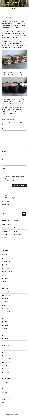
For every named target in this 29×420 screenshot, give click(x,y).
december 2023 (6, 308)
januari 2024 (5, 305)
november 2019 (6, 372)
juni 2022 (4, 335)
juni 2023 (4, 322)
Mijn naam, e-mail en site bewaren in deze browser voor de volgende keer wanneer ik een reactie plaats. (13, 179)
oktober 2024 (6, 292)
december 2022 (6, 332)
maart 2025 (5, 285)
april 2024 (5, 302)
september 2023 (7, 315)
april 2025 (5, 281)
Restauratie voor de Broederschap (11, 234)
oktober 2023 (6, 312)
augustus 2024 (6, 295)
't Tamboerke (10, 2)
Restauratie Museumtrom (9, 231)
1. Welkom (5, 382)
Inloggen (4, 392)
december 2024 (6, 288)
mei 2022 (5, 338)
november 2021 (6, 349)
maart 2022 (5, 345)
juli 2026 (4, 255)
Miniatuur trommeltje (8, 238)
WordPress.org (6, 403)
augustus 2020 (6, 362)
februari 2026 (6, 261)
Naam (4, 151)
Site (3, 168)
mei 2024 (5, 298)
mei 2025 (5, 278)
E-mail (4, 160)
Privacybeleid (6, 414)
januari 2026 (5, 265)
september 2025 (7, 271)
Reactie (4, 129)
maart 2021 (5, 355)
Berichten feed (6, 396)
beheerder (20, 15)
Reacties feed (6, 399)
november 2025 (6, 268)
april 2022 (5, 342)
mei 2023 (5, 325)
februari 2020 (6, 365)
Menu (15, 9)
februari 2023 (6, 328)
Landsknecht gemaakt (8, 228)
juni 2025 (4, 275)
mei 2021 (5, 352)
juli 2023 (4, 318)
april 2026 (5, 258)
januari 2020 (5, 369)
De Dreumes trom (7, 224)
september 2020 (7, 359)
